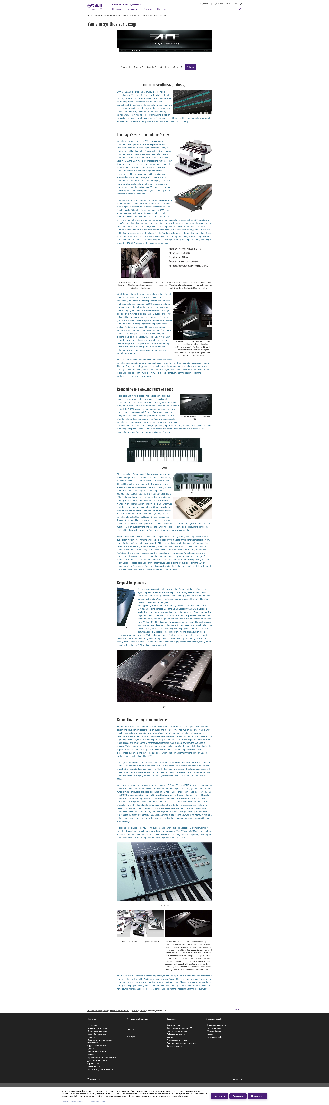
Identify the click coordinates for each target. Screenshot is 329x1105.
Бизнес (235, 4)
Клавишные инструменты (125, 4)
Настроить (219, 1096)
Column (143, 15)
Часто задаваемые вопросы (177, 1028)
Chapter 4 (164, 67)
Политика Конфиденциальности (74, 1101)
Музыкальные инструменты (97, 15)
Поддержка (204, 4)
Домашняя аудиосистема (97, 1060)
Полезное (162, 8)
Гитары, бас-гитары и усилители (99, 1034)
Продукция (117, 8)
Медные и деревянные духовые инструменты (99, 1041)
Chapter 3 (151, 67)
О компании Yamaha (214, 1019)
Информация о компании (216, 1025)
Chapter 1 (125, 67)
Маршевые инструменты (96, 1051)
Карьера (209, 1034)
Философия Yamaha (214, 1037)
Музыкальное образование (137, 1019)
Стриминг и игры (93, 1063)
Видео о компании (213, 1028)
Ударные (90, 1048)
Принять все (257, 1096)
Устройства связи (94, 1066)
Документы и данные (175, 1046)
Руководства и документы (177, 1040)
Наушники (91, 1054)
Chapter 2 (138, 67)
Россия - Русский (224, 4)
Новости (130, 1029)
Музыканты (133, 8)
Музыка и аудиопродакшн (97, 1031)
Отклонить (238, 1096)
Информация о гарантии (176, 1034)
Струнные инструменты (96, 1045)
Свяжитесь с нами (174, 1025)
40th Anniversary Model (138, 50)
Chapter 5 (177, 67)
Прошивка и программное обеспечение (182, 1043)
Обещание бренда (213, 1031)
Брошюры (170, 1037)
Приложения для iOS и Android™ (100, 1069)
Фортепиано (92, 1025)
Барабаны (91, 1037)
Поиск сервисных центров (177, 1031)
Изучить (135, 15)
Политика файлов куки (97, 1101)
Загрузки (148, 8)
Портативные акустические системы (101, 1057)
